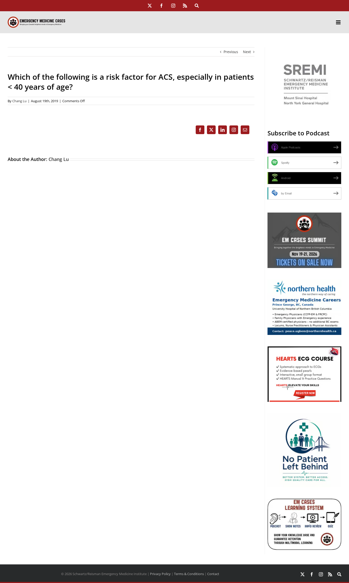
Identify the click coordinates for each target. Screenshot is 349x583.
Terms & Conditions (189, 574)
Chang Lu (19, 101)
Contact (213, 574)
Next (247, 51)
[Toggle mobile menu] (338, 22)
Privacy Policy (160, 574)
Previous (231, 51)
